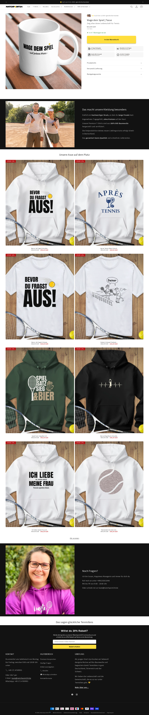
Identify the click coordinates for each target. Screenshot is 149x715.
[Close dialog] (112, 337)
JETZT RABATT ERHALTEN (94, 367)
